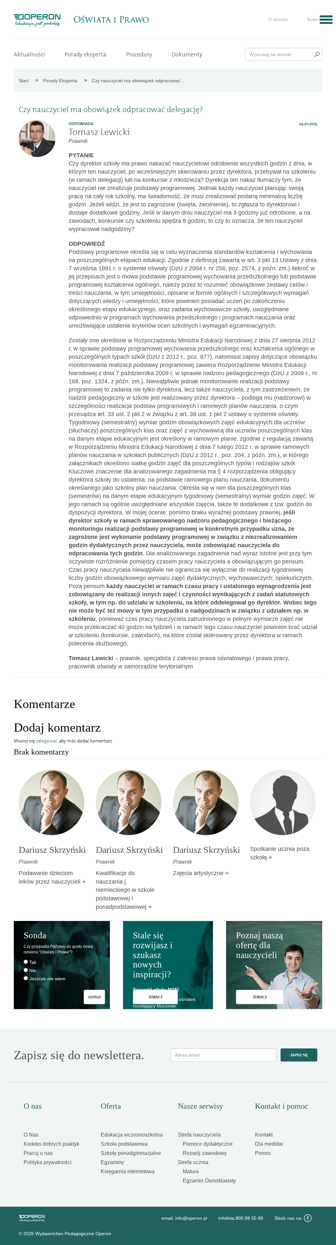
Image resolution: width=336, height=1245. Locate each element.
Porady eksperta (85, 54)
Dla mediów (269, 1144)
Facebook (308, 1218)
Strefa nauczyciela (199, 1135)
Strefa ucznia (193, 1162)
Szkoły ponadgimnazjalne (131, 1153)
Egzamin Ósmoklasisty (209, 1180)
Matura (191, 1171)
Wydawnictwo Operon (32, 1218)
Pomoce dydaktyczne (208, 1144)
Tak (32, 962)
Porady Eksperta (60, 80)
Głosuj (94, 997)
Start (24, 80)
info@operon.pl (191, 1218)
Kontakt (314, 19)
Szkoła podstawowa (124, 1144)
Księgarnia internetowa (128, 1171)
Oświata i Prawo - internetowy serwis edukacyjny (111, 19)
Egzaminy (112, 1162)
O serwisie (278, 19)
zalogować (46, 741)
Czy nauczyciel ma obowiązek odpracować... (138, 80)
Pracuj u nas (38, 1153)
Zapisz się (299, 1055)
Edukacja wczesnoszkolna (132, 1135)
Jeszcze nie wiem (47, 978)
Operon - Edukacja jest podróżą (37, 20)
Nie (32, 970)
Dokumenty (187, 54)
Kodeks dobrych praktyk (51, 1144)
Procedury (139, 54)
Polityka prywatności (48, 1162)
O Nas (31, 1135)
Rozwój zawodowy (205, 1153)
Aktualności (29, 54)
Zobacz (155, 997)
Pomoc (263, 1153)
